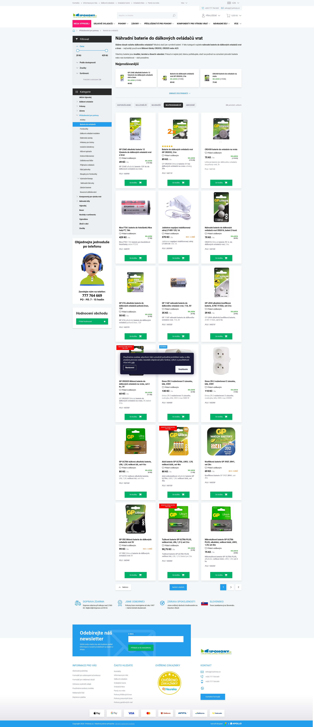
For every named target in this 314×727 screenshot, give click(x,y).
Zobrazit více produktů (178, 93)
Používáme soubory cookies (83, 688)
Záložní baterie (85, 188)
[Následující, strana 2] (231, 587)
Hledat (174, 15)
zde (132, 362)
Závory (82, 111)
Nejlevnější (141, 105)
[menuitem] (81, 23)
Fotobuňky (84, 129)
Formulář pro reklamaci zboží (83, 680)
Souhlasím (183, 369)
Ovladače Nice (138, 3)
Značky (82, 228)
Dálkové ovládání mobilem (90, 133)
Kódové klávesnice (87, 156)
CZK (234, 3)
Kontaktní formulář (213, 697)
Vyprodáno (83, 219)
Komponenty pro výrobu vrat (90, 197)
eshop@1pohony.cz (213, 672)
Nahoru (125, 587)
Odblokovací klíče (86, 161)
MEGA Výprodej (85, 97)
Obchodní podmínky (80, 671)
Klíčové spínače (86, 151)
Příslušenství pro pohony (89, 115)
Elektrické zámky (86, 138)
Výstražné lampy (86, 179)
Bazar (81, 210)
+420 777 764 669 (212, 677)
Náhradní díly (84, 201)
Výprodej (82, 206)
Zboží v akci (83, 224)
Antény (82, 120)
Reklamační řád (78, 693)
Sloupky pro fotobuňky (88, 174)
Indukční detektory (87, 147)
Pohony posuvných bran (123, 698)
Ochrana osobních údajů (81, 684)
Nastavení (129, 367)
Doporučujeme (124, 105)
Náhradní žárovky (87, 183)
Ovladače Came (124, 3)
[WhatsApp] (202, 688)
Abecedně (190, 105)
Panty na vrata (153, 3)
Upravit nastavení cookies (125, 724)
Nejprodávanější (173, 105)
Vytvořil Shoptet (216, 724)
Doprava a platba (79, 697)
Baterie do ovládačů (88, 124)
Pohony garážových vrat (123, 702)
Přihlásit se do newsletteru (141, 648)
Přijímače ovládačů (87, 165)
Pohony (82, 106)
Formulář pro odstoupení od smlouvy (86, 675)
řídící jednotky (85, 169)
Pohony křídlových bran (123, 695)
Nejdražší (156, 105)
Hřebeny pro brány (87, 142)
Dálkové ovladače (107, 3)
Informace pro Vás (90, 3)
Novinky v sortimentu (87, 215)
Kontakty (75, 3)
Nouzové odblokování (88, 192)
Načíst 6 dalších (178, 587)
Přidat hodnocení (85, 321)
